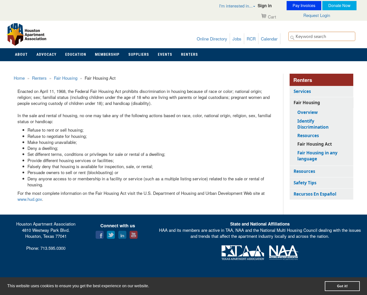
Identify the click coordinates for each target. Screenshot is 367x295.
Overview (307, 112)
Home (19, 78)
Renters (39, 78)
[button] (232, 5)
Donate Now (339, 5)
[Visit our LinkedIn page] (122, 234)
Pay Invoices (304, 5)
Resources (308, 135)
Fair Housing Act (314, 144)
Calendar (269, 38)
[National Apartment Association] (284, 252)
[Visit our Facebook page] (100, 234)
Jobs (236, 38)
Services (302, 91)
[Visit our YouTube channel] (134, 234)
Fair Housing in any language (317, 156)
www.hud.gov (29, 199)
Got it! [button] (342, 286)
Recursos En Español (315, 194)
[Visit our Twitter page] (111, 234)
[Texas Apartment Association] (242, 252)
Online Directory (212, 38)
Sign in (265, 5)
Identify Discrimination (313, 124)
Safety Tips (305, 183)
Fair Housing (65, 78)
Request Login (316, 15)
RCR (251, 38)
